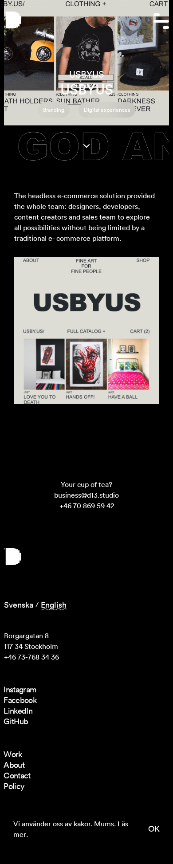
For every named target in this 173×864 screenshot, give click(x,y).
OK (154, 829)
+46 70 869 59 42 (86, 505)
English (54, 605)
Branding (53, 110)
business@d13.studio (86, 495)
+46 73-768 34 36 (31, 656)
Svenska (18, 605)
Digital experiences (107, 110)
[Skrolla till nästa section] (86, 146)
